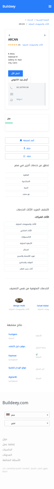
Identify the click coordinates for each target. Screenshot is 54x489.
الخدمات (30, 20)
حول (5, 439)
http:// (19, 99)
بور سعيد (26, 194)
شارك (28, 148)
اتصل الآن (15, 73)
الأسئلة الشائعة (11, 460)
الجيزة (26, 188)
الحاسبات (7, 449)
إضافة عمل (9, 444)
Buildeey (9, 6)
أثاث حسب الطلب (26, 269)
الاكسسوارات (26, 237)
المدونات (7, 454)
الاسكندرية (26, 181)
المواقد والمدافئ (26, 262)
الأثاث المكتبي (26, 230)
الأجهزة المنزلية (26, 243)
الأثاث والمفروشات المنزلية (39, 24)
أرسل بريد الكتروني (19, 80)
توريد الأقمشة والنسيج (26, 256)
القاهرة (26, 175)
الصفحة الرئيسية (42, 20)
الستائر (26, 249)
